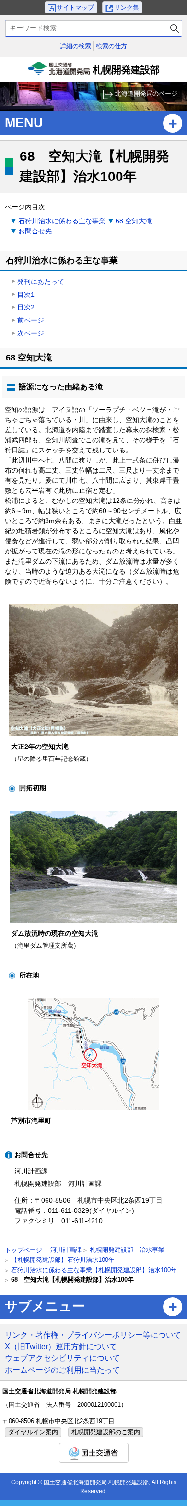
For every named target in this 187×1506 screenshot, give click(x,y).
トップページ (23, 1250)
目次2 (26, 307)
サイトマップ (75, 7)
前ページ (30, 320)
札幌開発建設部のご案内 (105, 1432)
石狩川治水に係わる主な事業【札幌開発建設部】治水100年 (94, 1270)
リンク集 (126, 7)
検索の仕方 (111, 46)
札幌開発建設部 (95, 73)
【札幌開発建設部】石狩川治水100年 (63, 1259)
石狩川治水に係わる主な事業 (61, 221)
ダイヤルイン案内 (33, 1432)
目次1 (26, 294)
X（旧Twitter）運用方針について (61, 1346)
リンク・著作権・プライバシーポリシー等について (93, 1334)
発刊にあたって (40, 281)
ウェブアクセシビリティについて (62, 1357)
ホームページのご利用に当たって (62, 1369)
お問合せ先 (35, 231)
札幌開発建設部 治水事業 (127, 1249)
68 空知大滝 (134, 221)
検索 (174, 28)
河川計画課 (66, 1249)
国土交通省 (94, 1453)
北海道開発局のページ (146, 93)
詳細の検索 (75, 46)
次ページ (30, 333)
